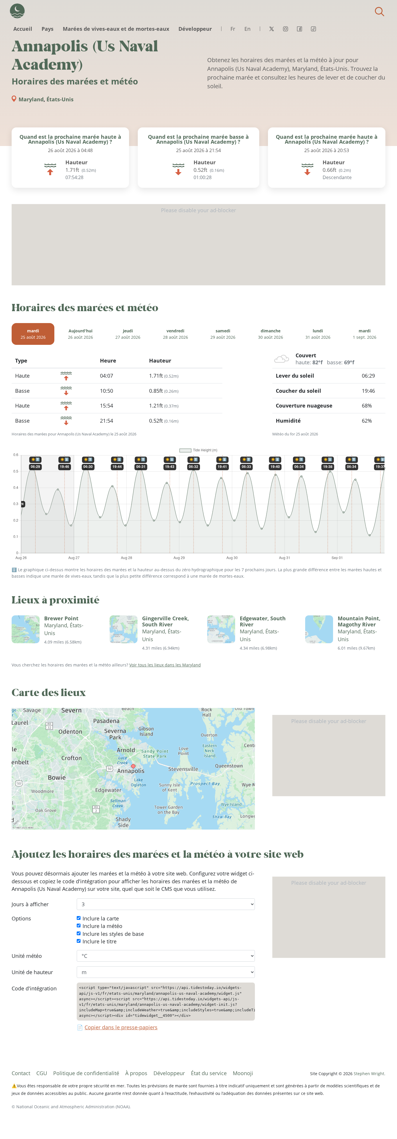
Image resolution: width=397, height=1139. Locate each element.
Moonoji (243, 1073)
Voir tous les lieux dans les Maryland (165, 665)
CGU (41, 1073)
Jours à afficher (30, 903)
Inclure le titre (100, 941)
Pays (47, 28)
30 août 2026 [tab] (270, 334)
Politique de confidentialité (86, 1073)
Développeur (195, 28)
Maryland (31, 99)
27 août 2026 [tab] (127, 334)
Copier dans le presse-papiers (121, 1027)
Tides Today (17, 10)
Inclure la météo (102, 925)
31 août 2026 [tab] (317, 334)
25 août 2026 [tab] (33, 334)
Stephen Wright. (369, 1073)
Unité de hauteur (32, 972)
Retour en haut (381, 1123)
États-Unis (60, 99)
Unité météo (27, 955)
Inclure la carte (101, 918)
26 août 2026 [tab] (80, 334)
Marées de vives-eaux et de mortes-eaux (116, 28)
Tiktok (313, 28)
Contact (21, 1073)
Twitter (271, 28)
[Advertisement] (198, 244)
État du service (209, 1073)
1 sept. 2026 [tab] (364, 334)
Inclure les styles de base (113, 933)
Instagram (285, 28)
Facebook (299, 28)
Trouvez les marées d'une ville (379, 11)
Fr (232, 28)
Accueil (22, 28)
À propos (136, 1073)
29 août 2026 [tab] (222, 334)
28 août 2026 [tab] (175, 334)
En (247, 28)
